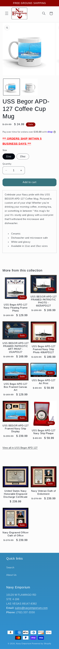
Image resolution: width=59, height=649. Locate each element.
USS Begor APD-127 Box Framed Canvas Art (15, 387)
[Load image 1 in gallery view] (11, 87)
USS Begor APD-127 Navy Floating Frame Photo (15, 307)
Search (10, 567)
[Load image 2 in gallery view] (29, 87)
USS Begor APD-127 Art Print (43, 382)
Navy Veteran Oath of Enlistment (43, 492)
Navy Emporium (23, 644)
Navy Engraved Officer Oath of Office (16, 534)
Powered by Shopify (41, 644)
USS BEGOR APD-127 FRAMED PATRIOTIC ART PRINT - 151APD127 (16, 347)
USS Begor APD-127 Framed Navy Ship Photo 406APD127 (43, 349)
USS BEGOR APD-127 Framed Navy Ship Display (16, 428)
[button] (6, 13)
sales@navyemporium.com (31, 608)
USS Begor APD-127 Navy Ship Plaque (43, 432)
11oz (8, 156)
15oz (23, 156)
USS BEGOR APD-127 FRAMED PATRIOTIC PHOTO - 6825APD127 (44, 301)
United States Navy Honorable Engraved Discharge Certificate (15, 494)
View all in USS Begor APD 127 (20, 447)
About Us (11, 575)
